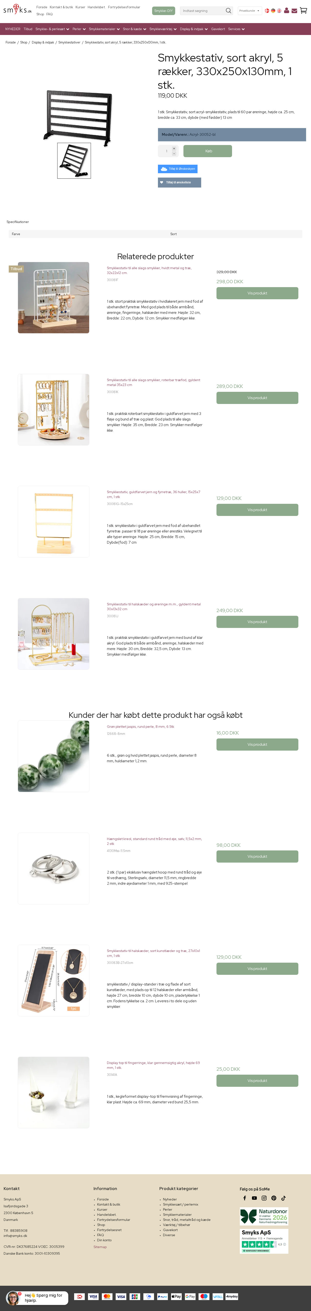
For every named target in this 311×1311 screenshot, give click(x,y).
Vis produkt (257, 293)
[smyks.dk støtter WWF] (264, 1216)
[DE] (273, 10)
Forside (41, 7)
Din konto (104, 1240)
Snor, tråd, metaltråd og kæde (187, 1219)
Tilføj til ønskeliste (178, 182)
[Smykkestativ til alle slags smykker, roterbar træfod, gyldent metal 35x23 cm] (53, 422)
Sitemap (100, 1247)
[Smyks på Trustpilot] (264, 1241)
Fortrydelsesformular (124, 7)
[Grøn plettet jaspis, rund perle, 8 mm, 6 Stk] (53, 768)
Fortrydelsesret (109, 1230)
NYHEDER (12, 29)
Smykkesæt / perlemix (180, 1204)
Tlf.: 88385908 (15, 1230)
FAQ (49, 14)
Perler (167, 1209)
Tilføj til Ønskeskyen (182, 169)
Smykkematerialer (177, 1214)
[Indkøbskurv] (303, 10)
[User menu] (286, 11)
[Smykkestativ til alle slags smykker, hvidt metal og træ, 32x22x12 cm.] (53, 310)
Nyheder (170, 1199)
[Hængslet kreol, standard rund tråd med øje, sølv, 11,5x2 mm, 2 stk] (53, 881)
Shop (40, 14)
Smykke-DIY (164, 11)
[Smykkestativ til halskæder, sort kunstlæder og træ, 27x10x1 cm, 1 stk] (53, 993)
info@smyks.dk (15, 1236)
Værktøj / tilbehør (176, 1225)
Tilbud (28, 29)
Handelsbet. (97, 7)
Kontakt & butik (61, 7)
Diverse (169, 1235)
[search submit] (229, 11)
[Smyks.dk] (18, 11)
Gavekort (218, 29)
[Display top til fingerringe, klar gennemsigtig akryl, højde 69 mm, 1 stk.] (53, 1105)
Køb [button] (209, 151)
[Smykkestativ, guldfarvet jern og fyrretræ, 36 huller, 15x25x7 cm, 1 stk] (53, 534)
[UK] (279, 10)
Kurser (80, 7)
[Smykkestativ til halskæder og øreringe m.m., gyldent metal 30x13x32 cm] (53, 646)
